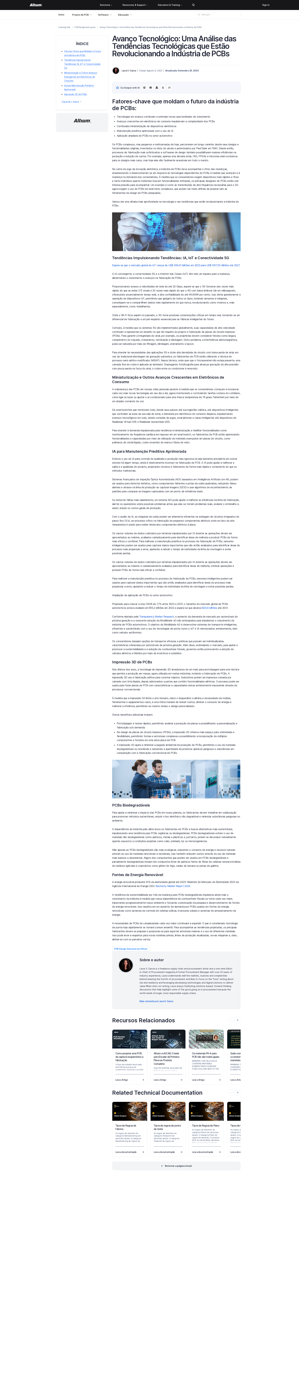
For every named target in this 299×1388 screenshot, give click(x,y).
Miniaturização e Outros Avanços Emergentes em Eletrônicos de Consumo (80, 76)
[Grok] (169, 87)
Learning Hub (64, 27)
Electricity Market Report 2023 (173, 886)
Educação (123, 14)
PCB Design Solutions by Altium (130, 948)
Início (61, 14)
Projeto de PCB (80, 14)
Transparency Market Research (156, 616)
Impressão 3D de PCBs (75, 94)
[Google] (163, 87)
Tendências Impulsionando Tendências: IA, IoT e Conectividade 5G (82, 64)
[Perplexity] (150, 87)
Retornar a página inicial (178, 1166)
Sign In (265, 5)
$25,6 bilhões (209, 607)
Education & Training (169, 5)
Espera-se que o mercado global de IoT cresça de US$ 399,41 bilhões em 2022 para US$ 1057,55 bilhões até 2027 (175, 265)
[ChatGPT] (144, 87)
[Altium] (36, 5)
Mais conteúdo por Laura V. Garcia (156, 1001)
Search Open (193, 5)
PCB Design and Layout (85, 27)
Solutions (105, 5)
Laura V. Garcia (129, 70)
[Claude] (156, 87)
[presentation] (237, 1020)
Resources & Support (134, 5)
